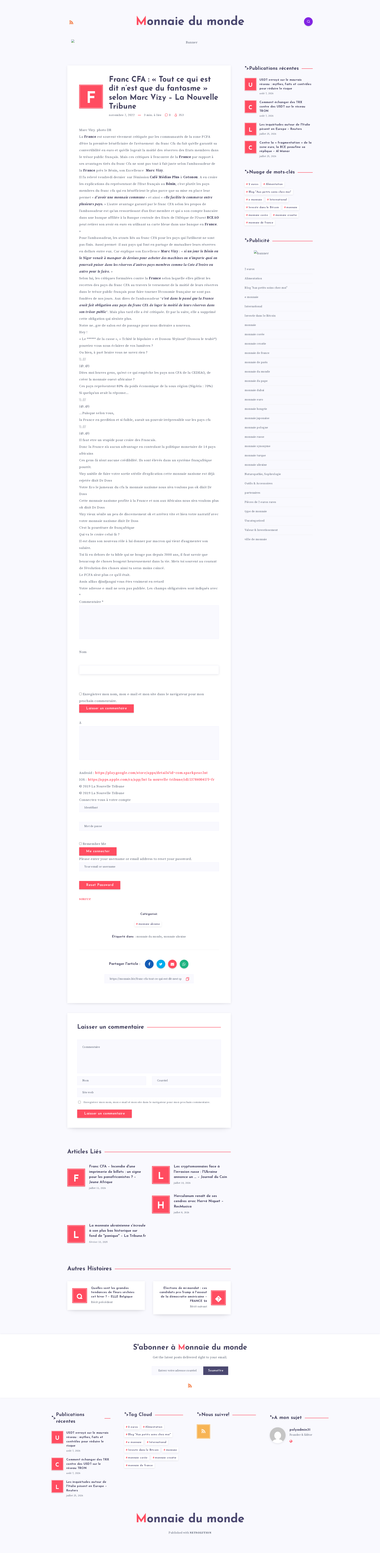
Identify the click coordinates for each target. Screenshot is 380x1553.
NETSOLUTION (201, 1533)
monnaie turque (255, 455)
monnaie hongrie (256, 409)
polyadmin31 (300, 1430)
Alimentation (274, 184)
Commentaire (91, 602)
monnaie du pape (256, 381)
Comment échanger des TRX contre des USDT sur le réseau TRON (282, 107)
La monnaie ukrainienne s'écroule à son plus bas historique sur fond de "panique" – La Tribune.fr (117, 1231)
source (85, 899)
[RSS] (71, 22)
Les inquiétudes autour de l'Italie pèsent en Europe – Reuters (86, 1486)
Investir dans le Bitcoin (264, 207)
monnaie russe (254, 437)
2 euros (253, 184)
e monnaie (255, 199)
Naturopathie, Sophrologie (263, 474)
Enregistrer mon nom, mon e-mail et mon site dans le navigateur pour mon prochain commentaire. (147, 1102)
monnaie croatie (286, 215)
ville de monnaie (256, 539)
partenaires (252, 493)
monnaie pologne (256, 427)
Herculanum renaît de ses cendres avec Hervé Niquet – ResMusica (198, 1201)
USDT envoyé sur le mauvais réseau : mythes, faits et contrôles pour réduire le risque (285, 84)
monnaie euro (254, 399)
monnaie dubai (254, 390)
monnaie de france (261, 222)
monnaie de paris (256, 362)
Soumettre (215, 1370)
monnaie (291, 207)
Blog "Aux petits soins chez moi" (270, 192)
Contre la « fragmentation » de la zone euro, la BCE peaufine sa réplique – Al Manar (285, 147)
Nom (83, 652)
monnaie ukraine (149, 924)
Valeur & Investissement (261, 530)
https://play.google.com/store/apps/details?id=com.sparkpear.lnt (151, 773)
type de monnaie (256, 511)
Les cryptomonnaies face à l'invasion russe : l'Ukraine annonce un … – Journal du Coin (200, 1172)
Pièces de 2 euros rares (260, 502)
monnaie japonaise (257, 418)
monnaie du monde (149, 936)
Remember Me (94, 844)
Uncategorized (255, 521)
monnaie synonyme (257, 446)
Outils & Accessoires (259, 483)
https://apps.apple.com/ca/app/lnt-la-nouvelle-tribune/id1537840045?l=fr (151, 779)
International (278, 199)
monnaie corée (258, 215)
